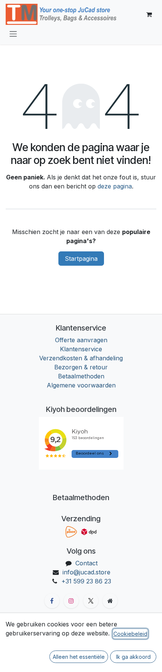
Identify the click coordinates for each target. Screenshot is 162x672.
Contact (86, 563)
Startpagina (81, 258)
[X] (90, 600)
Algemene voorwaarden (81, 385)
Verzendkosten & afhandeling (81, 358)
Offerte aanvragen (81, 340)
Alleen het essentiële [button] (79, 657)
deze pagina (115, 186)
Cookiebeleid (130, 634)
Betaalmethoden (81, 376)
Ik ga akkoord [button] (133, 657)
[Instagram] (71, 600)
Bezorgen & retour (81, 367)
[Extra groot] (110, 600)
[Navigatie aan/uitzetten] (13, 33)
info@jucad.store (86, 572)
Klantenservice (81, 349)
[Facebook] (52, 600)
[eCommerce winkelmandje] (148, 14)
